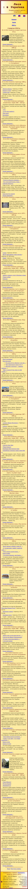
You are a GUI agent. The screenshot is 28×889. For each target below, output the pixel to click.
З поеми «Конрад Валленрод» (10, 423)
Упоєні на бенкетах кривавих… (11, 180)
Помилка (5, 279)
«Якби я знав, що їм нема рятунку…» (12, 635)
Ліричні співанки (7, 89)
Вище (8, 869)
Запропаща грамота (8, 611)
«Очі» (4, 109)
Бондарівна (6, 115)
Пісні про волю (7, 361)
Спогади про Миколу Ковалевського (12, 637)
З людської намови (8, 641)
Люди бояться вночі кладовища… (12, 736)
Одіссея (5, 426)
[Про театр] (6, 113)
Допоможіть (21, 872)
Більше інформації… (8, 44)
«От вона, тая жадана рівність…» (11, 639)
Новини (14, 19)
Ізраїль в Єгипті (7, 744)
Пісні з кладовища (7, 359)
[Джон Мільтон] (7, 782)
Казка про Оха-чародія (9, 194)
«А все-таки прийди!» (8, 111)
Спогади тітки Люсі (8, 445)
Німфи (4, 258)
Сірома (4, 253)
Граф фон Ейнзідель (8, 183)
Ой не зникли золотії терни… (11, 551)
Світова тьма (6, 92)
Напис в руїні (6, 742)
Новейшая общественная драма (11, 449)
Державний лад (7, 785)
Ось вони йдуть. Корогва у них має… (16, 363)
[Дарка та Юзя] (7, 277)
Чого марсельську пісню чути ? (14, 364)
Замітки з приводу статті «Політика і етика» (14, 275)
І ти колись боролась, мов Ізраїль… (12, 555)
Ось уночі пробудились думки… (11, 182)
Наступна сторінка (16, 869)
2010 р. (14, 25)
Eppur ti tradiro (6, 553)
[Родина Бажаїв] (7, 784)
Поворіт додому (7, 90)
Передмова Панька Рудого (8, 608)
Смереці (11, 887)
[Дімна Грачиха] (7, 447)
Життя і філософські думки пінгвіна (12, 254)
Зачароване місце (7, 615)
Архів (14, 22)
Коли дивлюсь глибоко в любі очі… (12, 546)
